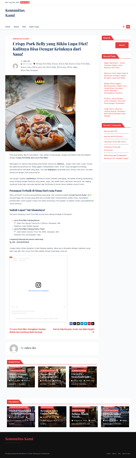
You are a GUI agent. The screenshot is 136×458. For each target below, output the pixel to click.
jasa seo (107, 131)
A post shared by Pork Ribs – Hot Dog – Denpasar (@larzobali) (37, 318)
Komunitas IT (15, 367)
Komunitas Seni (78, 410)
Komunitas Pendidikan (81, 407)
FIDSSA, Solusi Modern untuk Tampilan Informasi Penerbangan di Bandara (114, 100)
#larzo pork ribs (38, 67)
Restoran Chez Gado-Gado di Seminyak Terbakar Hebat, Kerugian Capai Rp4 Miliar (116, 75)
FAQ (24, 27)
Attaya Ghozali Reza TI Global (18, 422)
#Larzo (55, 64)
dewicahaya (108, 155)
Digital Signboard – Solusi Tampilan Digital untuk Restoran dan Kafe (114, 65)
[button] (124, 27)
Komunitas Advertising (19, 407)
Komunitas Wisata (79, 370)
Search (106, 37)
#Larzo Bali (63, 64)
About (16, 27)
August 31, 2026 (18, 417)
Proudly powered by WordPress (16, 453)
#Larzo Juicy (26, 67)
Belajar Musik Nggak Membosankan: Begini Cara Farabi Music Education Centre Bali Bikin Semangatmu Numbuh (115, 88)
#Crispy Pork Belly (43, 64)
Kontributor (118, 136)
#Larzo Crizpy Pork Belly (79, 64)
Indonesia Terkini (111, 142)
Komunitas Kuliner (21, 39)
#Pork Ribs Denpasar (29, 70)
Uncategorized (47, 407)
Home (7, 27)
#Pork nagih (72, 67)
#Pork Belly (51, 67)
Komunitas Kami (15, 13)
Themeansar (45, 453)
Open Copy (34, 27)
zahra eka (26, 61)
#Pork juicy (61, 67)
